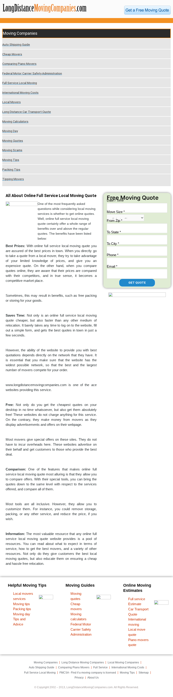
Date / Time (115, 200)
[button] (86, 20)
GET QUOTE (137, 282)
